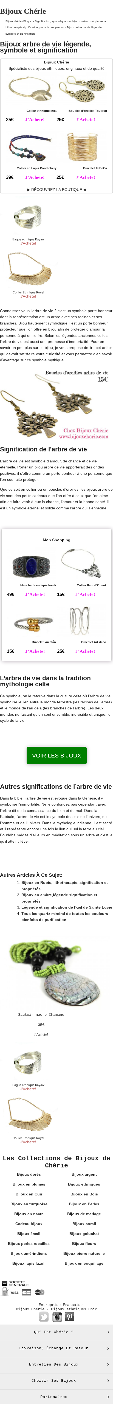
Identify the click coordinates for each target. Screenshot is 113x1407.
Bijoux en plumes (29, 1184)
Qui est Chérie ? (54, 1332)
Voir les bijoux (56, 755)
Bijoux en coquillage (84, 1263)
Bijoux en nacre (29, 1214)
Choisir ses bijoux (54, 1380)
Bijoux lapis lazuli (29, 1263)
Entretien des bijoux (53, 1364)
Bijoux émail (28, 1233)
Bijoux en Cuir (29, 1194)
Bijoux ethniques (84, 1184)
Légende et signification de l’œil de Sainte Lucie (66, 907)
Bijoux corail (84, 1224)
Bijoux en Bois (84, 1194)
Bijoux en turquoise (28, 1204)
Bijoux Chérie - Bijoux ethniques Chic (56, 1309)
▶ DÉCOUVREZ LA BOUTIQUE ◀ (56, 189)
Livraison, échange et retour (53, 1348)
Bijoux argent (84, 1174)
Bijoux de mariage (84, 1214)
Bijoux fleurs (84, 1243)
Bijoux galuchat (84, 1233)
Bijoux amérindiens (29, 1253)
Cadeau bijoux (29, 1224)
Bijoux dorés (29, 1174)
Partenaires (53, 1397)
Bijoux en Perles (84, 1204)
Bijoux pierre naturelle (84, 1253)
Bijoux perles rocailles (29, 1243)
